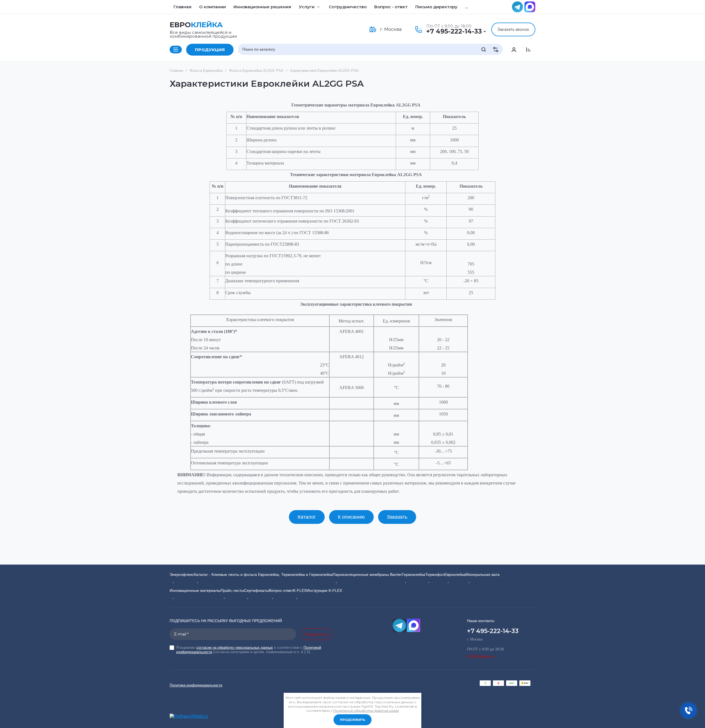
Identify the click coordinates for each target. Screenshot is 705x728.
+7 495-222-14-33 (454, 31)
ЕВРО (196, 25)
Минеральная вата (482, 574)
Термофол (434, 574)
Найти (484, 49)
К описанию (351, 517)
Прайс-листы (232, 590)
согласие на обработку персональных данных (234, 647)
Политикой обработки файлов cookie (366, 710)
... (466, 6)
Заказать (397, 517)
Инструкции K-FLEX (324, 590)
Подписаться (316, 634)
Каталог (307, 517)
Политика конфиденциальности (196, 685)
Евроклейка (454, 574)
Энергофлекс (182, 574)
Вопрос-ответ (281, 590)
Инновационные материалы (195, 590)
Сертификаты (256, 590)
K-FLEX (300, 590)
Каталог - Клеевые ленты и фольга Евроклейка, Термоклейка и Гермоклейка (263, 574)
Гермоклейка (413, 574)
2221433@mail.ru (481, 657)
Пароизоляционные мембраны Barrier (367, 574)
